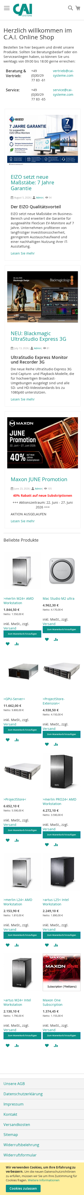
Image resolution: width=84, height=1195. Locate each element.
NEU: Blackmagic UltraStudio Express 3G (38, 336)
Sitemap (11, 1134)
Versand (10, 628)
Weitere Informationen (44, 1180)
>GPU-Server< (14, 699)
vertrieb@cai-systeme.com (63, 73)
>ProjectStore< (15, 799)
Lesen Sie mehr (23, 253)
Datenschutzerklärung (23, 1093)
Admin (39, 197)
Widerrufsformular (20, 1155)
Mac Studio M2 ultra (58, 598)
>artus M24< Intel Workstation (17, 1002)
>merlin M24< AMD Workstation (19, 600)
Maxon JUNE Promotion (39, 479)
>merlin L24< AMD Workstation (18, 901)
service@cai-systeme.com (63, 92)
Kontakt (10, 1114)
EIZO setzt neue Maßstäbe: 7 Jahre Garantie (32, 182)
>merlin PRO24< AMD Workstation (59, 801)
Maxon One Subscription (53, 1002)
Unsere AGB (14, 1083)
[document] (42, 1178)
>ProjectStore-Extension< (54, 701)
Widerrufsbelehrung (21, 1144)
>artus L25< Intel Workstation (56, 901)
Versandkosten (17, 1124)
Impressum (14, 1104)
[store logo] (32, 10)
